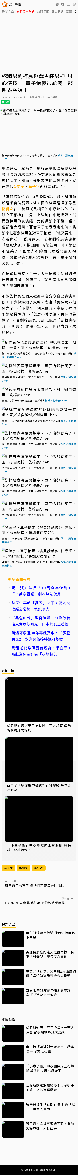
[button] (63, 4)
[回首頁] (15, 4)
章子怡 (34, 186)
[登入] (68, 4)
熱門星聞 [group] (43, 11)
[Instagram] (57, 4)
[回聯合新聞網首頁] (5, 4)
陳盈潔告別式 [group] (25, 11)
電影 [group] (69, 11)
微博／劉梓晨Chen (56, 400)
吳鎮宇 (19, 186)
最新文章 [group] (8, 11)
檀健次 (8, 208)
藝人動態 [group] (58, 11)
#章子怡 (8, 671)
